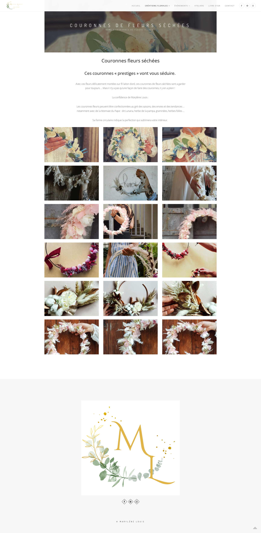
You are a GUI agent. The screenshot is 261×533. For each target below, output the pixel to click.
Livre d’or (214, 6)
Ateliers (199, 6)
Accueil (136, 6)
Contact (230, 6)
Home (109, 30)
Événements (181, 6)
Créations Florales (156, 6)
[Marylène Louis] (14, 5)
